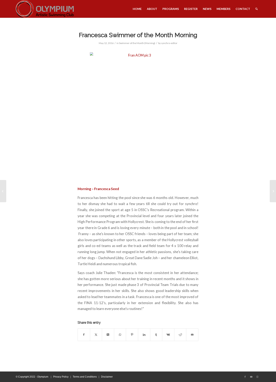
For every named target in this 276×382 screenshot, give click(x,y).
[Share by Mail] (192, 335)
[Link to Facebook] (245, 377)
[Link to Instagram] (257, 377)
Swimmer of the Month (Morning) (137, 43)
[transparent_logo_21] (45, 9)
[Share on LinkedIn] (144, 335)
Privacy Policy (60, 376)
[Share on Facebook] (84, 335)
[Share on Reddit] (180, 335)
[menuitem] (137, 9)
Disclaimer (107, 376)
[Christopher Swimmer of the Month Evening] (3, 191)
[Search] (256, 9)
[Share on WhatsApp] (120, 335)
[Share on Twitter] (96, 335)
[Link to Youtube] (251, 377)
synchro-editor (169, 43)
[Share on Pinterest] (132, 335)
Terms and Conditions (85, 376)
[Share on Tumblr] (156, 335)
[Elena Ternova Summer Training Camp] (273, 191)
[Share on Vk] (168, 335)
